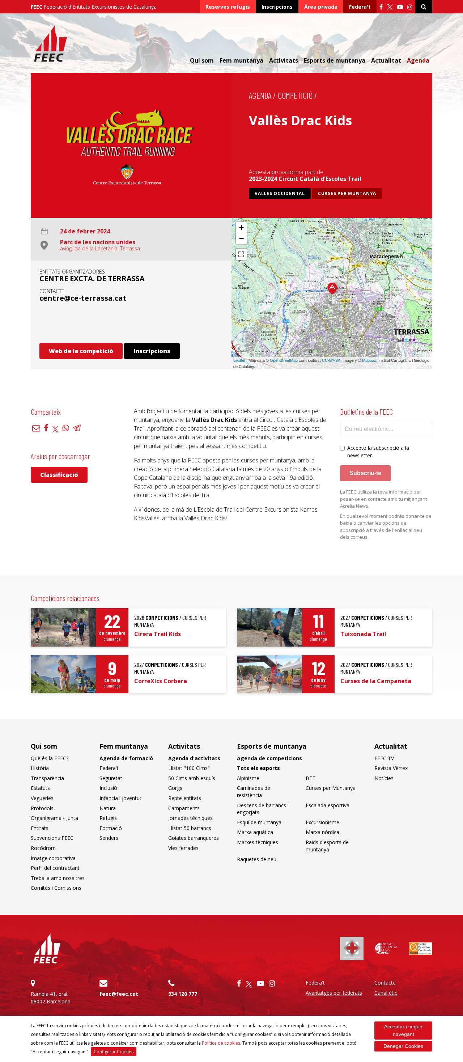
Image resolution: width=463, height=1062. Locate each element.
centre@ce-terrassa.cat (83, 298)
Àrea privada (320, 6)
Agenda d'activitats (194, 758)
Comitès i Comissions (56, 887)
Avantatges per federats (334, 992)
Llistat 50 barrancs (189, 828)
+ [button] (241, 227)
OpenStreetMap (284, 360)
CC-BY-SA (331, 360)
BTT (311, 778)
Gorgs (175, 787)
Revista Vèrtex (391, 768)
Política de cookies (221, 1043)
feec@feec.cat (118, 993)
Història (40, 768)
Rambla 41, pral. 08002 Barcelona (51, 997)
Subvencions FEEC (52, 837)
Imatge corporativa (53, 858)
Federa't (360, 6)
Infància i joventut (120, 798)
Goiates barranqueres (193, 837)
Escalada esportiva (327, 805)
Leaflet (239, 360)
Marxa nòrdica (322, 832)
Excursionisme (322, 822)
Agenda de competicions (269, 758)
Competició (295, 95)
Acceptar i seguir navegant (403, 1030)
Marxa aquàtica (255, 832)
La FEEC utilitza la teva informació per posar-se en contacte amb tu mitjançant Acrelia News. (383, 498)
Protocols (42, 808)
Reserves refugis (227, 6)
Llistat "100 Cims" (189, 768)
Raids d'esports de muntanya (327, 846)
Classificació (59, 475)
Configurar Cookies (113, 1052)
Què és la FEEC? (49, 758)
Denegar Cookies (403, 1046)
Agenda (418, 60)
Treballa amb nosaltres (58, 878)
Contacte (385, 982)
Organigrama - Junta (54, 818)
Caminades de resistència (253, 791)
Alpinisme (248, 778)
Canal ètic (385, 992)
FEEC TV (384, 758)
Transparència (47, 778)
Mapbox (369, 360)
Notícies (384, 778)
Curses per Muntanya (347, 193)
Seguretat (110, 778)
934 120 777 (182, 993)
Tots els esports (258, 768)
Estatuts (40, 787)
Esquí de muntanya (259, 822)
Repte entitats (184, 798)
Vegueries (42, 798)
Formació (110, 828)
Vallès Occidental (280, 193)
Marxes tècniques (257, 842)
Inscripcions (277, 6)
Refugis (108, 818)
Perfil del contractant (55, 867)
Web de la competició (81, 351)
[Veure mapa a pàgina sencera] (241, 254)
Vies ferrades (183, 848)
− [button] (241, 238)
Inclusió (108, 787)
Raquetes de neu (256, 859)
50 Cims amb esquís (191, 778)
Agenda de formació (126, 758)
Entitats (39, 828)
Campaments (184, 808)
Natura (107, 808)
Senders (108, 837)
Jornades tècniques (190, 818)
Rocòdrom (43, 848)
